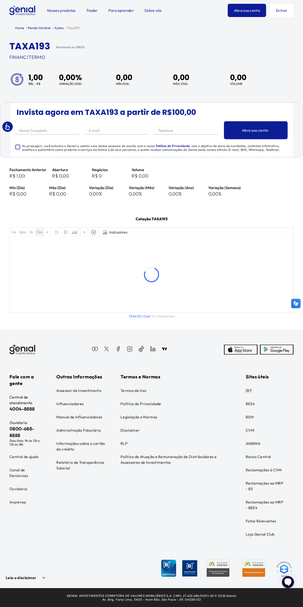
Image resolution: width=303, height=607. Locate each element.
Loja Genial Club (260, 534)
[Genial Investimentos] (22, 10)
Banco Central (258, 456)
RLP (124, 443)
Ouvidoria (18, 488)
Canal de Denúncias (18, 473)
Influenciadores (70, 403)
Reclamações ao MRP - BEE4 (264, 505)
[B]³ (249, 390)
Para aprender (121, 10)
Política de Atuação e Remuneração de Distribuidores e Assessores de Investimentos (168, 459)
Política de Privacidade (173, 146)
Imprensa (17, 502)
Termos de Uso (133, 390)
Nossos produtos (61, 10)
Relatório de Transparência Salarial (80, 465)
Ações (59, 28)
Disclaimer (130, 430)
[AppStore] (241, 350)
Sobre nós (153, 10)
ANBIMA (253, 443)
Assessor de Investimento (78, 390)
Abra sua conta (247, 10)
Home (19, 28)
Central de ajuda (23, 456)
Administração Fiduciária (78, 430)
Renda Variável (39, 28)
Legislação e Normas (138, 417)
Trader (92, 10)
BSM (250, 417)
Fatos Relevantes (261, 521)
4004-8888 (22, 409)
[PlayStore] (277, 350)
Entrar (281, 10)
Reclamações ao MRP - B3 (264, 486)
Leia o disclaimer (21, 577)
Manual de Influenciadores (79, 417)
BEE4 (250, 403)
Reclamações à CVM (263, 470)
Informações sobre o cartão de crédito (80, 446)
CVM (250, 430)
